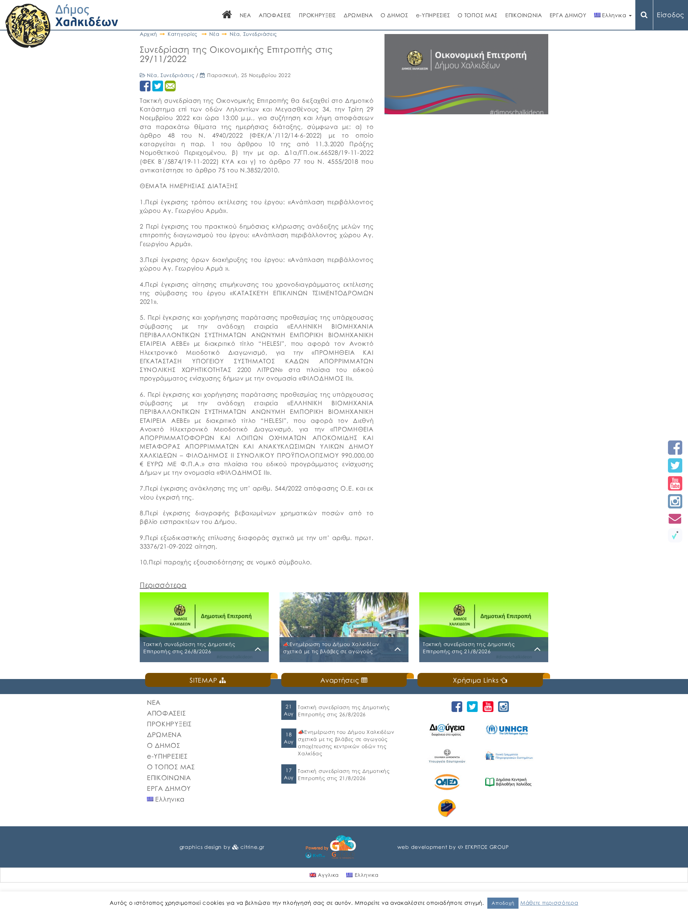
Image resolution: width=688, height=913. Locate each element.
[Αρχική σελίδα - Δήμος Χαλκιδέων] (61, 25)
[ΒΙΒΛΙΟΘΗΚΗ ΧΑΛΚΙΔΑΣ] (509, 782)
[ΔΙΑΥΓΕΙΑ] (448, 729)
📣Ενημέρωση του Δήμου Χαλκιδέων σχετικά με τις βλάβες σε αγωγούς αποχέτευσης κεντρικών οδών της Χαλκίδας (346, 742)
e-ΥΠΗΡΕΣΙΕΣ (433, 15)
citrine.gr (252, 847)
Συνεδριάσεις (260, 34)
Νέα (214, 34)
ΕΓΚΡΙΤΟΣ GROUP (487, 847)
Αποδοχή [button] (503, 903)
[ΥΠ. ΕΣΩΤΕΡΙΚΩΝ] (448, 755)
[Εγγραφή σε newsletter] (675, 518)
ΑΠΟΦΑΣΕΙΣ (275, 15)
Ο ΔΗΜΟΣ (394, 15)
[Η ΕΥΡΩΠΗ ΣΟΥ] (448, 808)
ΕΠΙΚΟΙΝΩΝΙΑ (523, 15)
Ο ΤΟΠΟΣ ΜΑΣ (478, 15)
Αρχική (148, 34)
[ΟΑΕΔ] (448, 782)
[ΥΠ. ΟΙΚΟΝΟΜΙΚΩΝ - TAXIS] (509, 755)
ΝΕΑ (245, 15)
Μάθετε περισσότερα (549, 902)
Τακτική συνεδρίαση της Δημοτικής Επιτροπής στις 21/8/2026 (344, 774)
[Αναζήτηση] (644, 15)
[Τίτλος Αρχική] (227, 15)
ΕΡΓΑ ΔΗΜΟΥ (568, 15)
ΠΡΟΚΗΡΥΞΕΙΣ (317, 15)
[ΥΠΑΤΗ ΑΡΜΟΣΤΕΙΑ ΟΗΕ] (509, 729)
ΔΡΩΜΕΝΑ (358, 15)
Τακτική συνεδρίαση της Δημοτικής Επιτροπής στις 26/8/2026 (344, 710)
